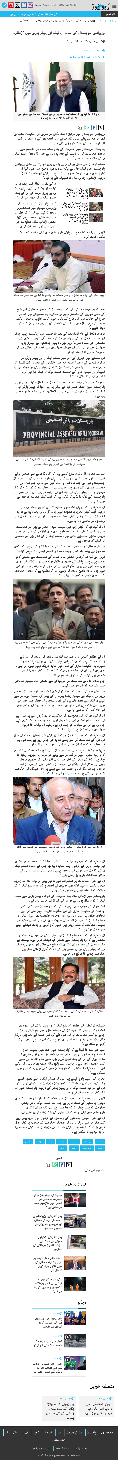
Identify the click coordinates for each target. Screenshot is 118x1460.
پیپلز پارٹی (61, 1142)
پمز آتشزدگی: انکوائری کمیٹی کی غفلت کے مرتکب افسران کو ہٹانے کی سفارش (47, 1243)
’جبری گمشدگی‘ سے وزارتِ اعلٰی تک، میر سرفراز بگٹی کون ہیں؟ (74, 206)
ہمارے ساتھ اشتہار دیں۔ (40, 1448)
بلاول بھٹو (27, 1142)
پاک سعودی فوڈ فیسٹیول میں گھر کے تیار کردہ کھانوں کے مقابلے (48, 1323)
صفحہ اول (107, 1432)
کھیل (25, 1432)
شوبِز (36, 1432)
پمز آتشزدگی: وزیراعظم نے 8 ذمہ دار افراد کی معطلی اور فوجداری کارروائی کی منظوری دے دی (47, 1222)
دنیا (59, 1432)
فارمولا (50, 1142)
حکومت (100, 1148)
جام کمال (39, 1142)
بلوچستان (99, 1142)
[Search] (4, 5)
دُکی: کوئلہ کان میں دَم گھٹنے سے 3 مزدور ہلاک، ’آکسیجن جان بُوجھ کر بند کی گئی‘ (48, 1285)
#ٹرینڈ (48, 1432)
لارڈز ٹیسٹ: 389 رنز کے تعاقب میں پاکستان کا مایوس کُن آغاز (69, 14)
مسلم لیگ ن (74, 1142)
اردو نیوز (62, 1148)
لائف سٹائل (59, 1439)
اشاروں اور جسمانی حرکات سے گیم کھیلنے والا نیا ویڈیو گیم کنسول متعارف (47, 1368)
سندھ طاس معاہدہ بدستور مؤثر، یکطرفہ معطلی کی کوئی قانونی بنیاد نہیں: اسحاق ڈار (47, 1264)
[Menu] (114, 6)
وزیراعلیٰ (74, 1148)
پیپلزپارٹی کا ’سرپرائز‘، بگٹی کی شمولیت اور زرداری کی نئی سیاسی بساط (77, 194)
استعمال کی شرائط (62, 1448)
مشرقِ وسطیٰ (74, 1432)
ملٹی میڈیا (11, 1432)
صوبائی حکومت (87, 1148)
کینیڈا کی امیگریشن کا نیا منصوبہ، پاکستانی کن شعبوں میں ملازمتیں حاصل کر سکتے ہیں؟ (47, 1201)
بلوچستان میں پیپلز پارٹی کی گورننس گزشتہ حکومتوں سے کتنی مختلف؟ (75, 219)
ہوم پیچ (113, 20)
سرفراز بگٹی (87, 1142)
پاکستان (102, 20)
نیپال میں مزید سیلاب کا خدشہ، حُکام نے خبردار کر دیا (48, 1345)
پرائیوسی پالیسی (81, 1448)
